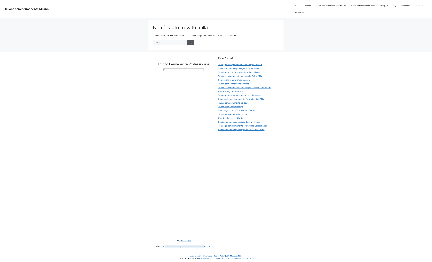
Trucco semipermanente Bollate (232, 103)
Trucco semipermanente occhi (363, 5)
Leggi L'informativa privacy (201, 256)
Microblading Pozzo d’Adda (230, 118)
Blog (394, 5)
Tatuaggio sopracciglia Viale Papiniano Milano (239, 72)
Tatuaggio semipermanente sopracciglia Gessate (240, 65)
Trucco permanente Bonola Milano (233, 84)
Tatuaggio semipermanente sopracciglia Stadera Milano (243, 126)
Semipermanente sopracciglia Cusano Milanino (239, 122)
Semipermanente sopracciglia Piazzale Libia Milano (241, 130)
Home (297, 5)
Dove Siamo (405, 5)
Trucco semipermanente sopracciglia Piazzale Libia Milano (244, 87)
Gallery (382, 5)
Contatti (418, 5)
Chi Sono (307, 5)
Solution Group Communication (232, 258)
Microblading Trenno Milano (230, 91)
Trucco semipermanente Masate (232, 114)
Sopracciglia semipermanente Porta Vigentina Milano (242, 99)
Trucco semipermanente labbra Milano (331, 5)
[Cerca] (190, 42)
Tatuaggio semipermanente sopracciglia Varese (239, 95)
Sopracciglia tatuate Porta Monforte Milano (237, 110)
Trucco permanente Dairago (230, 107)
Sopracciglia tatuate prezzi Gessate (234, 80)
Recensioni (299, 12)
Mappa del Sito (236, 256)
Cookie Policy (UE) (221, 256)
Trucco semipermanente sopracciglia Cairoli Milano (241, 76)
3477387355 (185, 241)
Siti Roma (250, 258)
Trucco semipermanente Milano (26, 9)
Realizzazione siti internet (208, 258)
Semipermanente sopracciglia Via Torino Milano (239, 68)
